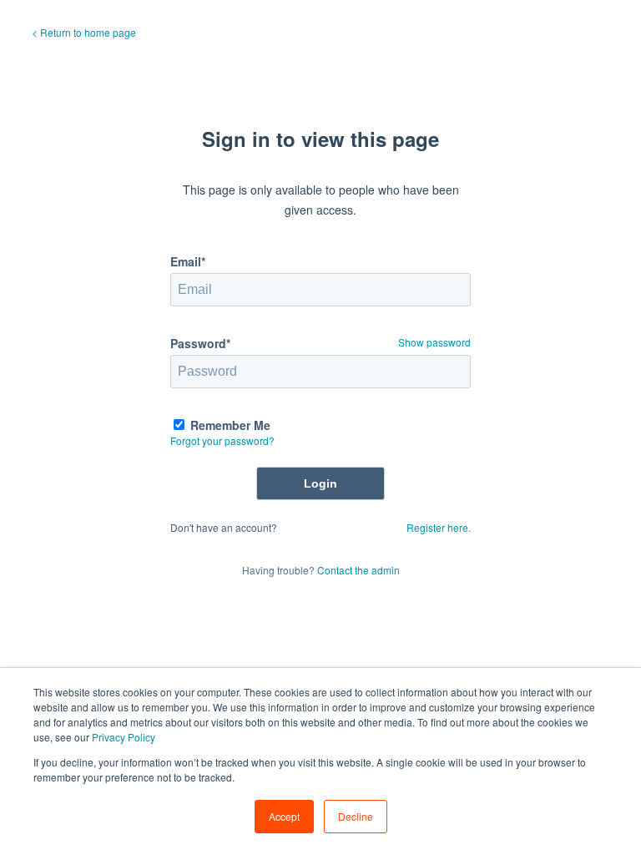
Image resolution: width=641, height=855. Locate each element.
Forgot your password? (222, 440)
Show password (434, 342)
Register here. (438, 527)
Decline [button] (355, 816)
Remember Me (230, 425)
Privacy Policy (123, 737)
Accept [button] (284, 816)
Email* (187, 261)
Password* (200, 343)
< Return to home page (84, 32)
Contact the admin (358, 570)
